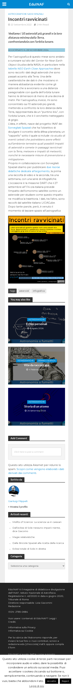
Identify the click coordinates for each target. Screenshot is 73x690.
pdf (16, 277)
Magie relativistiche (23, 537)
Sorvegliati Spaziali (19, 127)
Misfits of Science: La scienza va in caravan (36, 522)
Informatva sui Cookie (20, 630)
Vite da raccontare (36, 365)
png (12, 277)
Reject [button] (65, 681)
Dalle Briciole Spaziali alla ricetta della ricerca (38, 543)
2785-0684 (21, 611)
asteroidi (24, 291)
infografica (39, 291)
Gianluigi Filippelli (18, 501)
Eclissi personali (36, 324)
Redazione (14, 606)
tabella (30, 68)
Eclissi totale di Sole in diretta (29, 548)
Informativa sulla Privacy (21, 627)
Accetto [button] (51, 681)
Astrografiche (17, 14)
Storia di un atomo (36, 406)
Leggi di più (36, 686)
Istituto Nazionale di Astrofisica (38, 592)
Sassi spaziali (35, 14)
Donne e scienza (47, 361)
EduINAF (36, 4)
